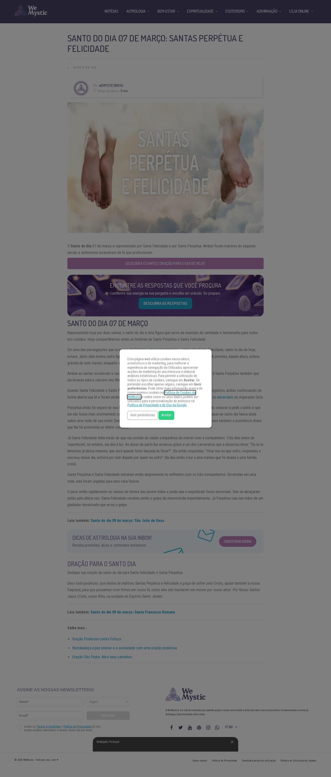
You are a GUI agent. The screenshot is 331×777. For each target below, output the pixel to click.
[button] (142, 415)
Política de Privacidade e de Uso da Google (157, 405)
